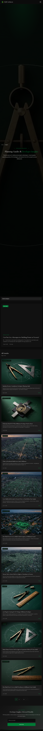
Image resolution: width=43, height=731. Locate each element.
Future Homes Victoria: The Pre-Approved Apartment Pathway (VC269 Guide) (20, 649)
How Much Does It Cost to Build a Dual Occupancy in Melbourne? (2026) (19, 536)
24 (23, 699)
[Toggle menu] (40, 2)
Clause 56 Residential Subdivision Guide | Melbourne (14, 461)
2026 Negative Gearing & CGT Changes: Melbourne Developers (17, 612)
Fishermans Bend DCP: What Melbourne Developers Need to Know (18, 423)
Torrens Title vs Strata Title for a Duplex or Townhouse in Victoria (18, 574)
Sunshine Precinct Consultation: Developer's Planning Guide (16, 386)
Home (2, 144)
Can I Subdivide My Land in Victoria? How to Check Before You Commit (19, 499)
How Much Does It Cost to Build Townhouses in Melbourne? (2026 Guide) (19, 687)
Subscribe (21, 724)
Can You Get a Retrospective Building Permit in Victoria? (21, 337)
